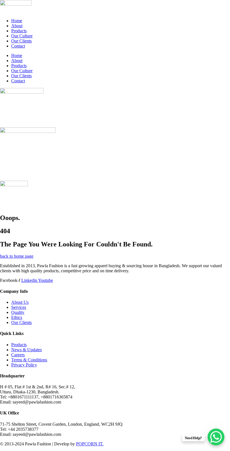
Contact (18, 46)
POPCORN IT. (90, 443)
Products (19, 30)
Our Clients (21, 40)
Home (16, 20)
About (16, 25)
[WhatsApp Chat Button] (216, 437)
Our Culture (22, 35)
